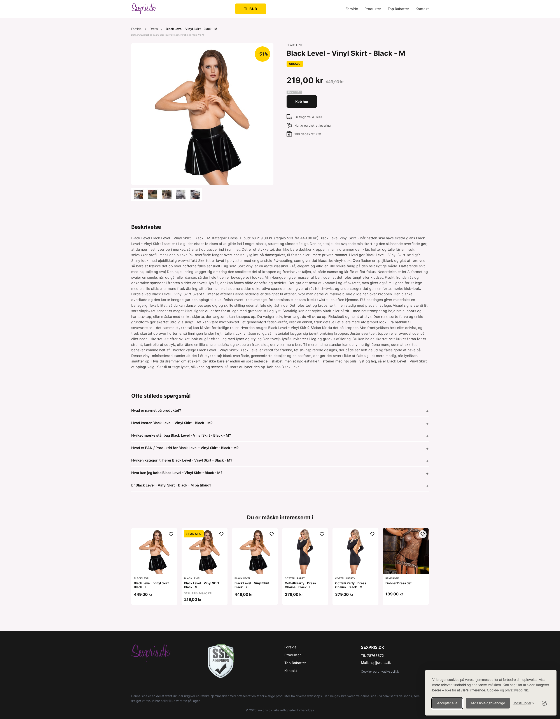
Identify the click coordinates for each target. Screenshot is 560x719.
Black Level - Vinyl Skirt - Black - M (191, 29)
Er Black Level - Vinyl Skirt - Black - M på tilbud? (171, 485)
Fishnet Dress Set (398, 583)
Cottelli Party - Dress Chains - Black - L (300, 585)
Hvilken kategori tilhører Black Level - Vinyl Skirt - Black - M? (181, 460)
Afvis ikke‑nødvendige (488, 703)
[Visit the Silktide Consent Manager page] (544, 703)
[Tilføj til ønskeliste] (171, 534)
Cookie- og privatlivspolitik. (508, 690)
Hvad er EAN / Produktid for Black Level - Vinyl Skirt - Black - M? (185, 448)
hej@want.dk (380, 662)
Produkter (372, 9)
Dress (154, 29)
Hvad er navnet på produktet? (156, 410)
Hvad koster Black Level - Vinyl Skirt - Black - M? (172, 423)
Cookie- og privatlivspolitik (380, 671)
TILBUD (250, 9)
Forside (352, 9)
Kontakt (422, 9)
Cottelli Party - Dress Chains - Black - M (350, 585)
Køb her (301, 101)
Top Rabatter (398, 9)
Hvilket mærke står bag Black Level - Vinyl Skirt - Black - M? (181, 435)
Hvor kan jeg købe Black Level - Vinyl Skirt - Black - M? (176, 473)
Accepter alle (447, 703)
